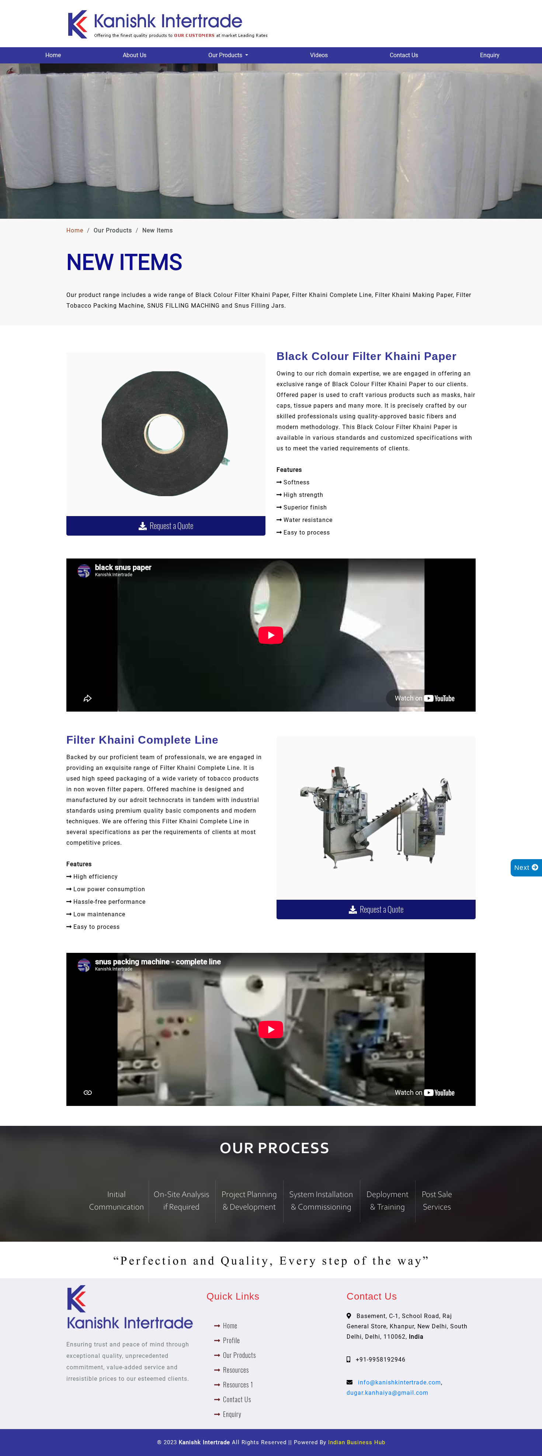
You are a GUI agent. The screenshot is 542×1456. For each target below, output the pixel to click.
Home (53, 55)
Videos (319, 55)
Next (523, 867)
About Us (134, 55)
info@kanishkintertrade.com (399, 1382)
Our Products (239, 1355)
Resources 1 (238, 1384)
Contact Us (404, 55)
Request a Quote (170, 525)
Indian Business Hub (356, 1442)
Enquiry (490, 55)
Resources (236, 1369)
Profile (231, 1340)
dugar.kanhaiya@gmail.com (387, 1392)
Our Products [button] (226, 55)
